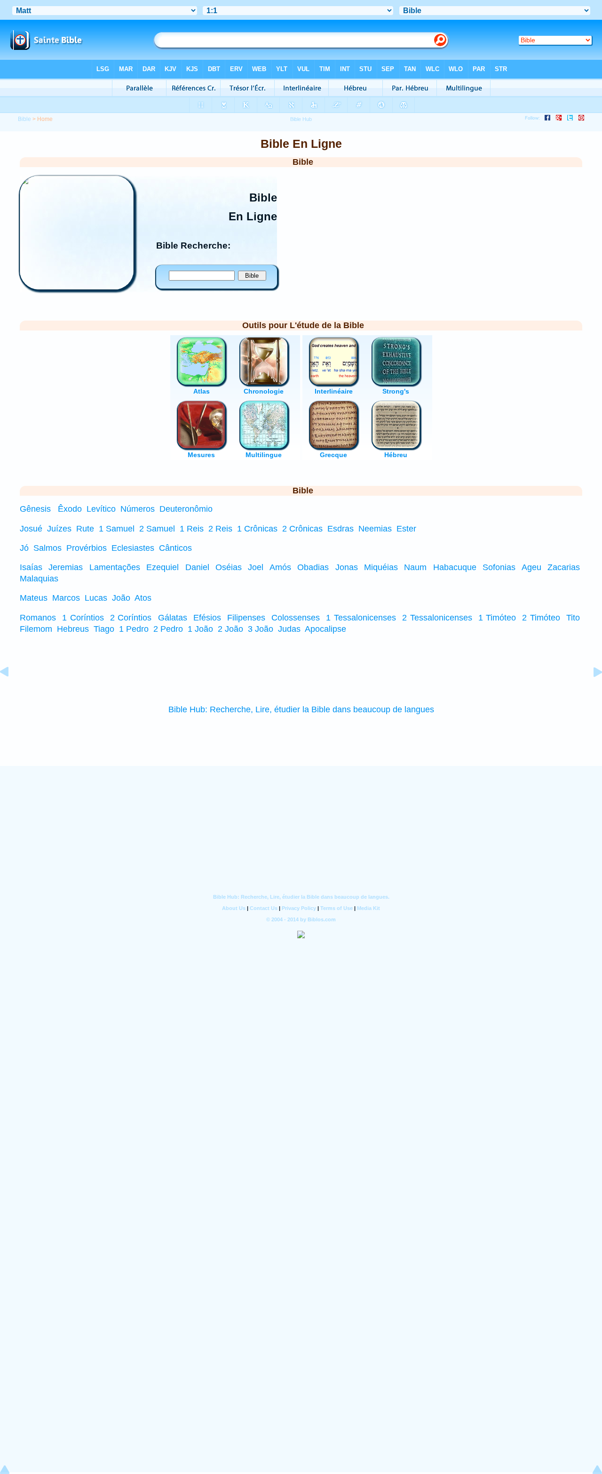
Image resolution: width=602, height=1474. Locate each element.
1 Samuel (117, 528)
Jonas (346, 567)
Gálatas (172, 617)
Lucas (96, 598)
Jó (24, 548)
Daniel (197, 567)
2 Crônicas (302, 528)
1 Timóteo (497, 617)
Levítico (101, 509)
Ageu (531, 567)
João (121, 598)
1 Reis (192, 528)
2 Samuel (157, 528)
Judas (289, 629)
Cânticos (175, 548)
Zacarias (563, 567)
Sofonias (499, 567)
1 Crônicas (257, 528)
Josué (31, 528)
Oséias (228, 567)
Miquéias (381, 567)
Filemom (36, 629)
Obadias (313, 567)
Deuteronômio (186, 509)
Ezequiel (162, 567)
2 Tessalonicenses (437, 617)
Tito (573, 617)
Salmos (47, 548)
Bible (24, 119)
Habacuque (454, 567)
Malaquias (39, 578)
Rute (85, 528)
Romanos (38, 617)
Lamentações (114, 567)
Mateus (34, 598)
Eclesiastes (132, 548)
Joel (255, 567)
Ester (406, 528)
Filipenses (246, 617)
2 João (230, 629)
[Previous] (12, 693)
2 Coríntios (131, 617)
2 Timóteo (541, 617)
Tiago (104, 629)
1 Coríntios (83, 617)
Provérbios (86, 548)
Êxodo (70, 509)
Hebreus (73, 629)
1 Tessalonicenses (361, 617)
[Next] (590, 693)
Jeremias (65, 567)
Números (137, 509)
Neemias (375, 528)
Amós (280, 567)
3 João (260, 629)
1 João (200, 629)
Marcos (66, 598)
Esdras (340, 528)
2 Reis (220, 528)
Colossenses (295, 617)
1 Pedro (134, 629)
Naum (415, 567)
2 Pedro (168, 629)
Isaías (31, 567)
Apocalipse (325, 629)
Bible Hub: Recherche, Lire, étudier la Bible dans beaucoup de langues (301, 709)
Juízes (59, 528)
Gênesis (35, 509)
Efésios (207, 617)
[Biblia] (77, 286)
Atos (143, 598)
